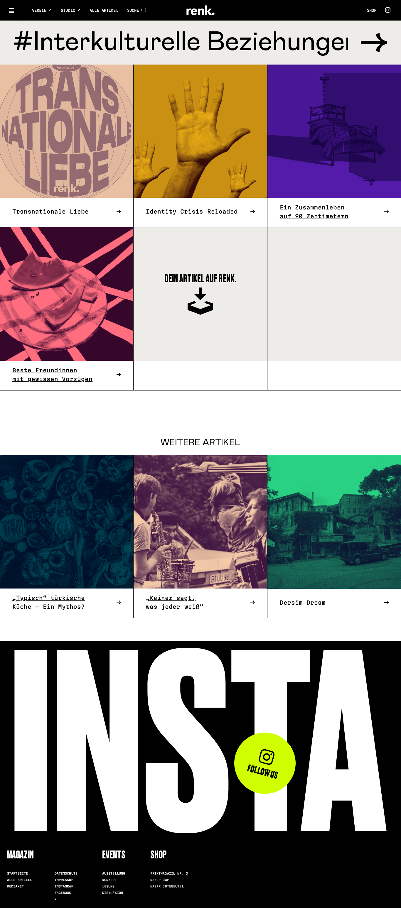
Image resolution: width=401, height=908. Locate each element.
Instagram (64, 886)
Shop (371, 10)
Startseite (17, 873)
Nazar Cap (159, 880)
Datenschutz (66, 873)
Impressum (64, 880)
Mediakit (15, 886)
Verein (40, 10)
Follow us (262, 771)
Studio (69, 10)
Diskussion (112, 893)
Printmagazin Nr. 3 (169, 873)
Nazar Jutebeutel (167, 886)
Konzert (109, 880)
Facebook (63, 893)
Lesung (108, 886)
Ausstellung (113, 873)
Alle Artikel (104, 10)
